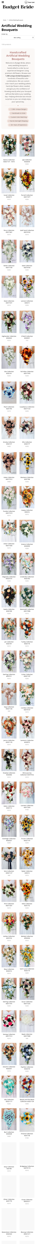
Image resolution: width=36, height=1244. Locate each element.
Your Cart (31, 2)
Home (4, 20)
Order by (5, 34)
